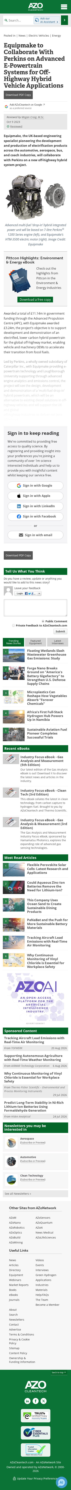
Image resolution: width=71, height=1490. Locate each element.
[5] (14, 734)
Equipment (16, 1275)
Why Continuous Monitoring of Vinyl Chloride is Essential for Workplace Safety (45, 961)
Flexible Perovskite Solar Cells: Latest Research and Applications (47, 869)
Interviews (42, 1270)
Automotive (28, 1157)
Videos (40, 1260)
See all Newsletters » (18, 1193)
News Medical (44, 1232)
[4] (14, 716)
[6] (14, 959)
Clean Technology (31, 1175)
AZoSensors (43, 1217)
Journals (14, 1300)
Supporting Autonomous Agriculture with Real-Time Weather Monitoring (33, 1057)
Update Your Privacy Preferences (37, 1478)
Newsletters (16, 1319)
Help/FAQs (42, 1295)
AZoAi (39, 1227)
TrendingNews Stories (13, 642)
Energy (56, 35)
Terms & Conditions (21, 1334)
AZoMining (16, 1242)
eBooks (13, 1295)
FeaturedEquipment (35, 642)
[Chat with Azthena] (61, 1482)
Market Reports (19, 1285)
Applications (43, 1280)
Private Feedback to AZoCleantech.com (41, 625)
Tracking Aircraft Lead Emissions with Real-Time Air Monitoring (47, 941)
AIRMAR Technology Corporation (30, 1066)
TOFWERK (16, 1048)
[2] (14, 673)
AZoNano (15, 1222)
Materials (42, 1290)
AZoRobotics (17, 1227)
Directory (15, 1270)
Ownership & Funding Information (22, 1360)
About (13, 1309)
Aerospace (27, 1138)
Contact (14, 1324)
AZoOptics (15, 1232)
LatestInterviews (58, 642)
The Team (42, 1300)
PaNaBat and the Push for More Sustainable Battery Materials (47, 924)
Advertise (15, 1329)
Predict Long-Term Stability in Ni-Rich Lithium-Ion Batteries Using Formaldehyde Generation (34, 1106)
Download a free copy (35, 299)
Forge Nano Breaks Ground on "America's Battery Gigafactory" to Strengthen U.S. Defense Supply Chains (46, 676)
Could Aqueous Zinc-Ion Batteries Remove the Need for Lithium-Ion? (46, 886)
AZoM (12, 1217)
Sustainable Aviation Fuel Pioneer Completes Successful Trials (47, 733)
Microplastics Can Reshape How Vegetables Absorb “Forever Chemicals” (47, 698)
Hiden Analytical (20, 1116)
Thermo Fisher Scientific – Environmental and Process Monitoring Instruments (34, 1089)
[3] (14, 696)
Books (12, 1290)
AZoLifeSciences (46, 1237)
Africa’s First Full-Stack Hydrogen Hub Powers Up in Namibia (45, 716)
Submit (60, 631)
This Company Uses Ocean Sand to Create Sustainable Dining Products (44, 906)
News (22, 35)
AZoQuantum (44, 1222)
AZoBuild (14, 1237)
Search (13, 1314)
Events (40, 1265)
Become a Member (47, 1305)
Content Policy (18, 1353)
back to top (58, 1372)
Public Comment (56, 621)
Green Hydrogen (46, 1275)
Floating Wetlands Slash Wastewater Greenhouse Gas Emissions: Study (46, 654)
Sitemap (14, 1348)
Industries (42, 1285)
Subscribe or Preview (32, 1142)
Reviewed (16, 126)
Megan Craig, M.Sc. (33, 117)
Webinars (15, 1280)
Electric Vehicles (39, 35)
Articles (14, 1265)
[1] (14, 655)
